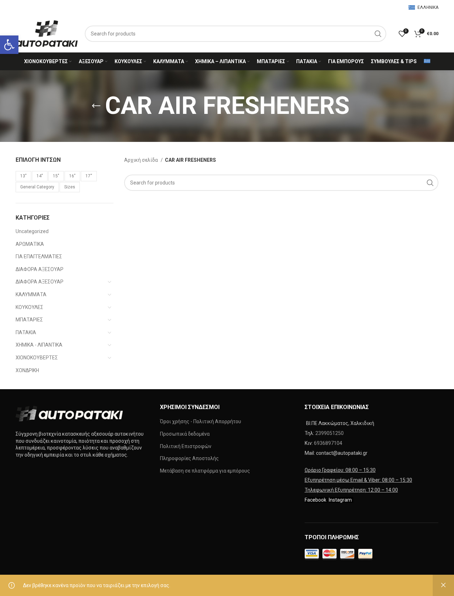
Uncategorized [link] (32, 231)
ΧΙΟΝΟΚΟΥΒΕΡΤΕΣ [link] (37, 357)
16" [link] (72, 175)
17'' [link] (88, 175)
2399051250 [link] (329, 433)
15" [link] (56, 175)
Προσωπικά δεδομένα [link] (185, 434)
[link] (9, 44)
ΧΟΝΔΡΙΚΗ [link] (27, 370)
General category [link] (37, 186)
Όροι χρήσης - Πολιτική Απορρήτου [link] (200, 421)
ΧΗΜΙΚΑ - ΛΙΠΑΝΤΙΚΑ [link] (39, 345)
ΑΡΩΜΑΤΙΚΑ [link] (30, 244)
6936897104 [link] (328, 443)
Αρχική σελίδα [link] (141, 160)
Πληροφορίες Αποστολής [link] (189, 458)
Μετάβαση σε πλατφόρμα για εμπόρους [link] (205, 471)
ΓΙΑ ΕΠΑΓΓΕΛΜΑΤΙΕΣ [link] (39, 256)
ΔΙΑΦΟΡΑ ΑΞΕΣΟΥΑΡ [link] (39, 269)
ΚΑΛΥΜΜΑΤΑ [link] (31, 294)
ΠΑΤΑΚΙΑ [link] (26, 332)
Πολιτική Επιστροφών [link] (185, 446)
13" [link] (23, 175)
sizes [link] (69, 186)
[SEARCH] (378, 34)
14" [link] (40, 175)
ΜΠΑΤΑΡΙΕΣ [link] (29, 319)
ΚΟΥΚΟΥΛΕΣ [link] (29, 307)
